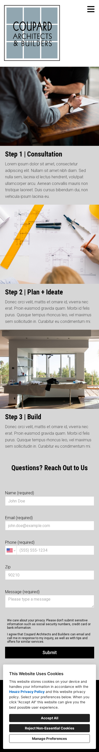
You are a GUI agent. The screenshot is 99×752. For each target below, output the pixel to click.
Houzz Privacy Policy (27, 692)
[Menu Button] (91, 9)
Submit (49, 652)
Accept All (49, 718)
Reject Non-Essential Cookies (49, 728)
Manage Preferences (49, 739)
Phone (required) (20, 542)
